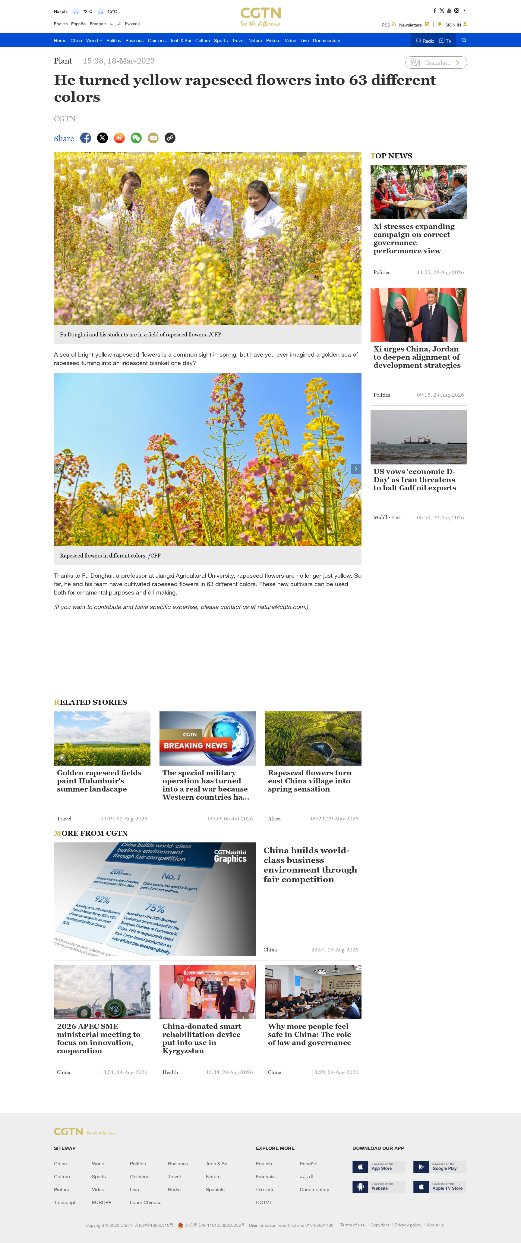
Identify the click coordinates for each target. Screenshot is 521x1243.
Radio (428, 41)
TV (448, 41)
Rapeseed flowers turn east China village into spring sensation (310, 781)
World (92, 40)
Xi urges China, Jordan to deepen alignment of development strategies (417, 357)
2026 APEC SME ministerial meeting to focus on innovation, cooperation (99, 1038)
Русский (132, 23)
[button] (62, 758)
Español (79, 23)
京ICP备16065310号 (154, 1225)
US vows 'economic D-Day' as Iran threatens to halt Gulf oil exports (415, 479)
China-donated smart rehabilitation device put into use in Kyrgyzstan (202, 1038)
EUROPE (102, 1202)
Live (305, 40)
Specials (215, 1189)
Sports (221, 40)
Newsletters (410, 24)
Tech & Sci (180, 40)
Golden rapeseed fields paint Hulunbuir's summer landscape (99, 781)
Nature (255, 40)
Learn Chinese (146, 1202)
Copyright (380, 1224)
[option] (208, 469)
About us (435, 1224)
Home (60, 40)
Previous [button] (59, 469)
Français (98, 23)
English (61, 23)
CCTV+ (264, 1202)
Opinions (157, 40)
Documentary (326, 40)
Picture (273, 40)
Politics (113, 40)
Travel (238, 40)
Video (290, 40)
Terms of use (352, 1224)
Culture (202, 40)
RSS (386, 24)
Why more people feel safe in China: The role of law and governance (309, 1034)
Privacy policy (408, 1224)
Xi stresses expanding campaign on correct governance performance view (414, 238)
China (76, 40)
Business (134, 40)
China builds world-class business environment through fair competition (310, 864)
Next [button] (356, 469)
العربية (116, 23)
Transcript (64, 1202)
